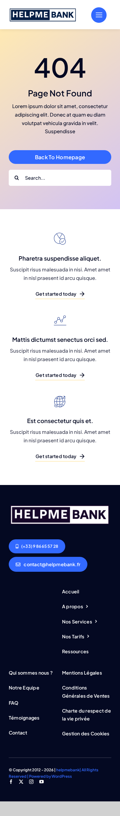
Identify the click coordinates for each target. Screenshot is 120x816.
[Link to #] (99, 15)
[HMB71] (43, 9)
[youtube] (41, 781)
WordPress (62, 776)
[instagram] (31, 781)
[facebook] (11, 781)
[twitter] (21, 781)
